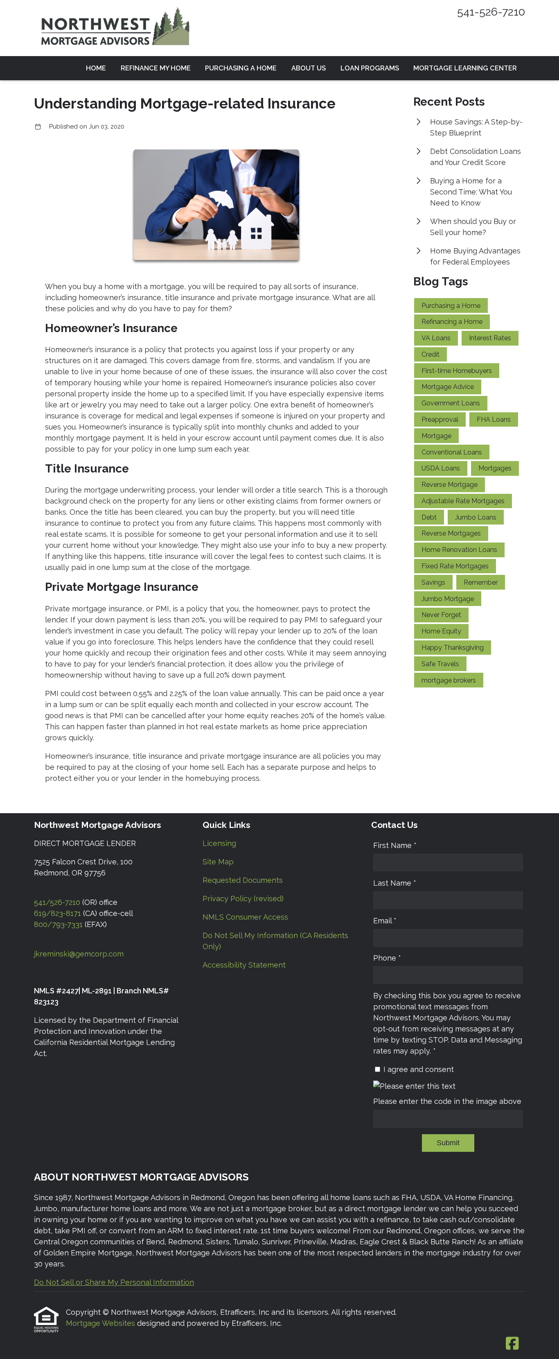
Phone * (387, 958)
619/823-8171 (57, 913)
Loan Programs (369, 68)
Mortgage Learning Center (465, 68)
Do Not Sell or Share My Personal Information (114, 1282)
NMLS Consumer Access (245, 917)
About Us (308, 68)
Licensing (219, 843)
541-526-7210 (491, 11)
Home (96, 68)
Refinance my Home (156, 68)
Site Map (218, 861)
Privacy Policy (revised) (243, 898)
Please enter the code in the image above (447, 1101)
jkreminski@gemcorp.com (79, 954)
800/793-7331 (58, 924)
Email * (385, 920)
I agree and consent (418, 1069)
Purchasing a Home (241, 68)
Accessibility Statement (244, 965)
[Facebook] (512, 1344)
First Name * (395, 845)
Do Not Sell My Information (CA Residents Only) (275, 941)
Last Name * (394, 883)
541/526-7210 (57, 902)
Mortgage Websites (101, 1323)
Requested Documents (243, 880)
